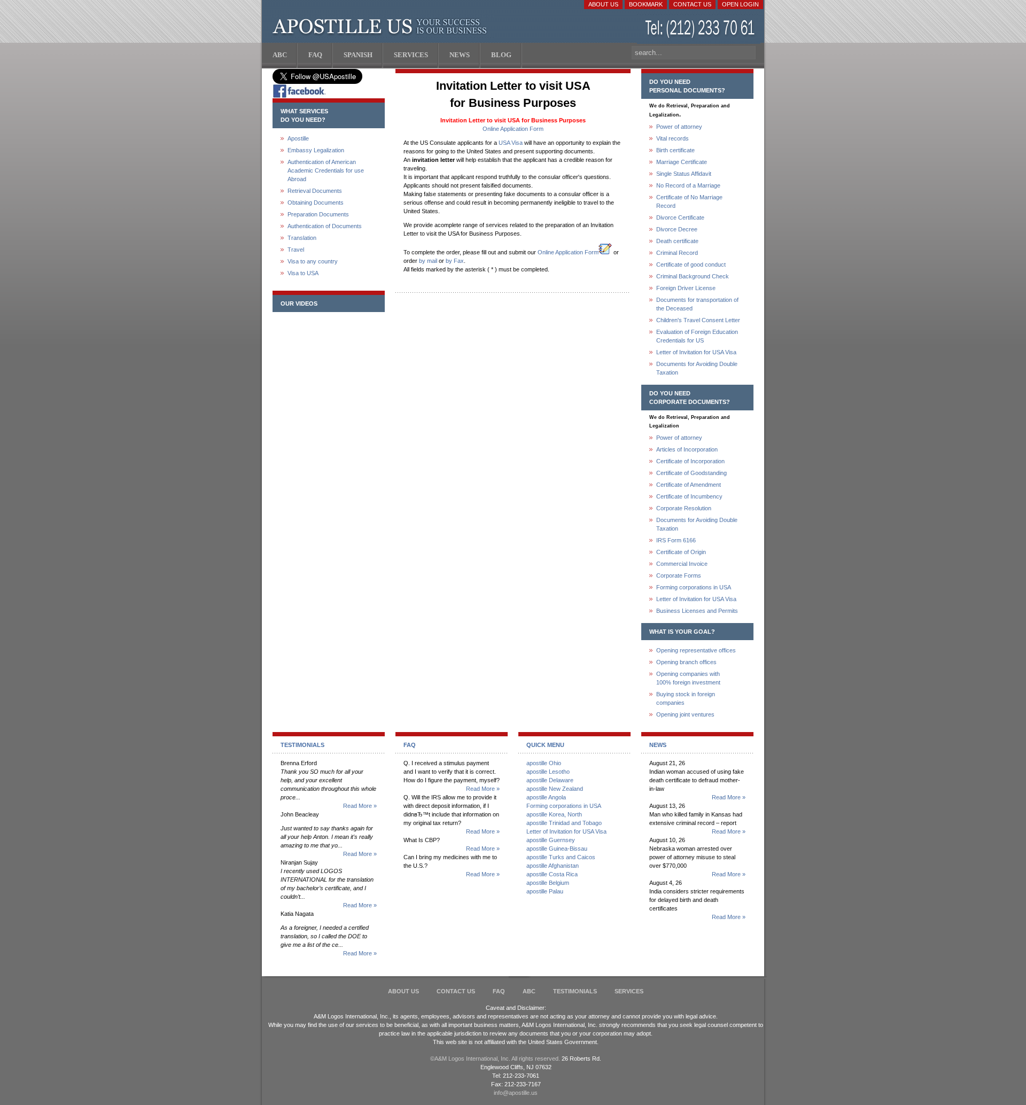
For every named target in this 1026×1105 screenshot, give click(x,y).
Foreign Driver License (686, 288)
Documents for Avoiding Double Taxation (696, 368)
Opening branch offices (686, 662)
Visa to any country (312, 261)
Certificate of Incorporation (690, 461)
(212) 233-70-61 (701, 29)
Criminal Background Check (692, 276)
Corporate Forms (678, 575)
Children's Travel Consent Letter (698, 320)
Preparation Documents (318, 214)
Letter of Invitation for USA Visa (696, 352)
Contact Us (692, 4)
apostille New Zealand (554, 788)
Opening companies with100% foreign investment (688, 678)
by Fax (455, 261)
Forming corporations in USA (693, 587)
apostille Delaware (549, 780)
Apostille (298, 138)
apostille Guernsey (550, 840)
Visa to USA (302, 273)
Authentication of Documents (324, 226)
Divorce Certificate (680, 217)
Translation (301, 238)
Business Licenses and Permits (697, 611)
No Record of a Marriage (688, 185)
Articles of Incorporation (687, 449)
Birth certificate (675, 150)
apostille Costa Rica (552, 874)
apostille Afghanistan (552, 865)
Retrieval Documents (314, 191)
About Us (603, 4)
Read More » (360, 806)
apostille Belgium (547, 883)
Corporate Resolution (683, 508)
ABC (529, 991)
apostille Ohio (543, 763)
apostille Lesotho (548, 771)
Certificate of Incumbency (689, 496)
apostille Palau (544, 891)
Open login (740, 4)
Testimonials (575, 991)
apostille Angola (546, 797)
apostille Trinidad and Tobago (564, 823)
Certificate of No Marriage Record (689, 201)
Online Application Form (513, 129)
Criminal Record (677, 253)
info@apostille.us (516, 1093)
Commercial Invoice (682, 564)
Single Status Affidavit (683, 173)
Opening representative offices (696, 650)
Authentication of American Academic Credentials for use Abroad (325, 170)
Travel (295, 249)
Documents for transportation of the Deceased (697, 304)
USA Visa (511, 142)
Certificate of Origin (681, 552)
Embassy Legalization (315, 150)
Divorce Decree (676, 229)
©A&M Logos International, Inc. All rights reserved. (495, 1058)
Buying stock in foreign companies (685, 698)
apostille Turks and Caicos (560, 857)
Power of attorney (679, 126)
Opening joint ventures (685, 714)
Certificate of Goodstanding (691, 473)
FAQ (499, 991)
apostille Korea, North (554, 814)
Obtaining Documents (315, 202)
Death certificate (677, 241)
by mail (428, 261)
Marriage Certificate (681, 162)
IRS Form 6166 (676, 540)
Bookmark (646, 4)
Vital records (672, 138)
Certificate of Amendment (688, 484)
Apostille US (382, 26)
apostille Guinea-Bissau (556, 848)
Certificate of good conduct (691, 264)
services (629, 991)
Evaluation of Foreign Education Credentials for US (697, 336)
